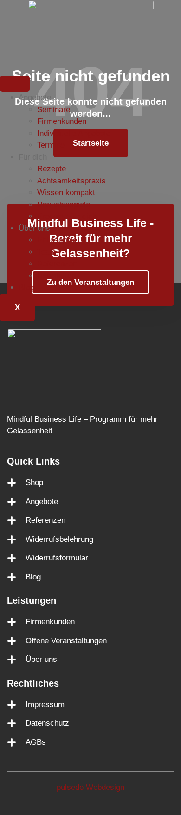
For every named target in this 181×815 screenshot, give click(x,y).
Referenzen (57, 263)
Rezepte (51, 168)
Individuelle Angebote (73, 133)
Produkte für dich (67, 216)
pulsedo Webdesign (90, 787)
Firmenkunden (61, 121)
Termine (51, 145)
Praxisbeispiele (63, 204)
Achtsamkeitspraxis (71, 180)
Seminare (53, 109)
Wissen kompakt (66, 192)
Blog (26, 287)
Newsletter (55, 275)
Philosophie (57, 240)
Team (46, 252)
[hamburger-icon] (15, 84)
